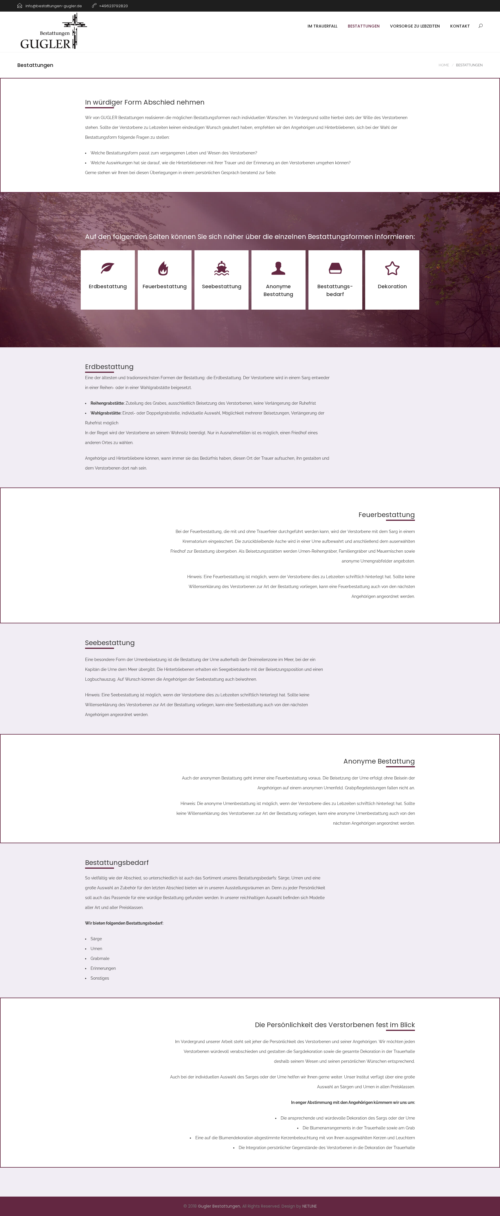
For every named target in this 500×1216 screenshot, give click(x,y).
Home (444, 65)
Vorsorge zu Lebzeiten (415, 26)
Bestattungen (364, 26)
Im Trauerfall (322, 26)
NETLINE (309, 1206)
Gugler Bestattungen (219, 1206)
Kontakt (460, 26)
